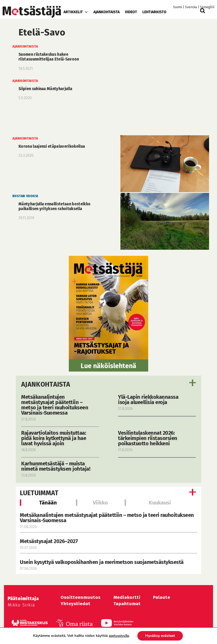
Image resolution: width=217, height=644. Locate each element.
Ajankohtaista (106, 12)
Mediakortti (127, 597)
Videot (131, 12)
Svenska (191, 7)
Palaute (161, 597)
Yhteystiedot (76, 603)
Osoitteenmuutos (81, 597)
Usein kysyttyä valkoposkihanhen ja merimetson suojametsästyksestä (102, 562)
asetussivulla (119, 635)
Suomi (177, 7)
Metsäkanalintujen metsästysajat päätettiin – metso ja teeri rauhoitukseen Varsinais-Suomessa (107, 517)
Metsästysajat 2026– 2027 (49, 541)
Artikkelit (73, 12)
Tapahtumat (127, 603)
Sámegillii (207, 7)
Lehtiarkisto (154, 12)
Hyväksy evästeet (160, 635)
